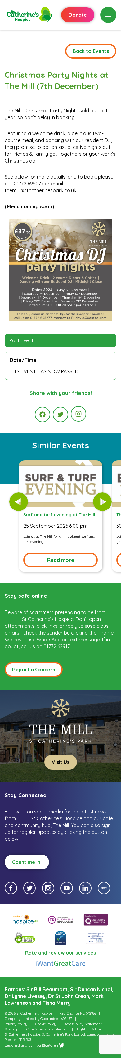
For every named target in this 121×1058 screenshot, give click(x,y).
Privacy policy (16, 1024)
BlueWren (50, 1045)
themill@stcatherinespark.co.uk (40, 190)
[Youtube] (66, 888)
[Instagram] (78, 414)
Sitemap (11, 1029)
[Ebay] (104, 888)
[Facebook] (43, 414)
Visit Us (60, 762)
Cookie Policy (45, 1024)
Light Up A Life (89, 1029)
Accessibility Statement (83, 1024)
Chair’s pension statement (47, 1029)
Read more (60, 560)
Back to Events (91, 51)
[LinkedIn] (85, 888)
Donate (78, 15)
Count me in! (27, 862)
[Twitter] (60, 414)
